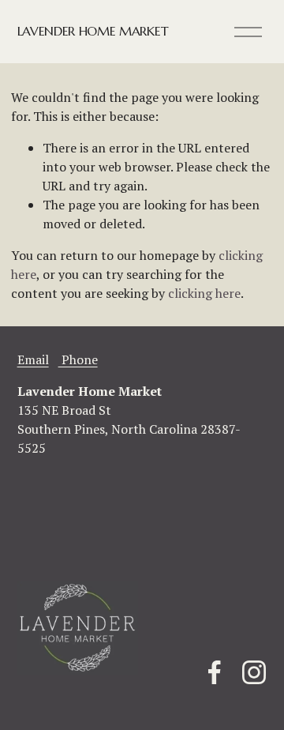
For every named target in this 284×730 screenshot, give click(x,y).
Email (33, 359)
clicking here (204, 293)
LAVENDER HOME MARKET (93, 31)
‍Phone (78, 359)
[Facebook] (214, 672)
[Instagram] (254, 672)
